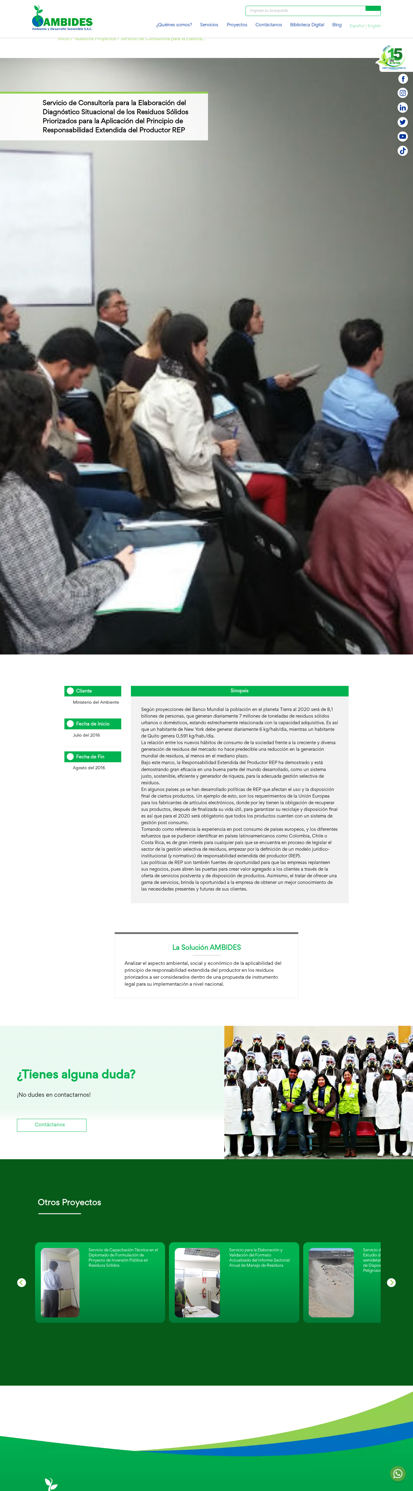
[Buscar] (373, 8)
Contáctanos (268, 25)
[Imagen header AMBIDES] (62, 19)
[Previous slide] (21, 1282)
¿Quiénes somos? (174, 25)
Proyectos (237, 25)
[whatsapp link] (398, 1475)
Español (357, 26)
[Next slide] (391, 1282)
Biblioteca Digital (307, 25)
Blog (337, 25)
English (374, 26)
